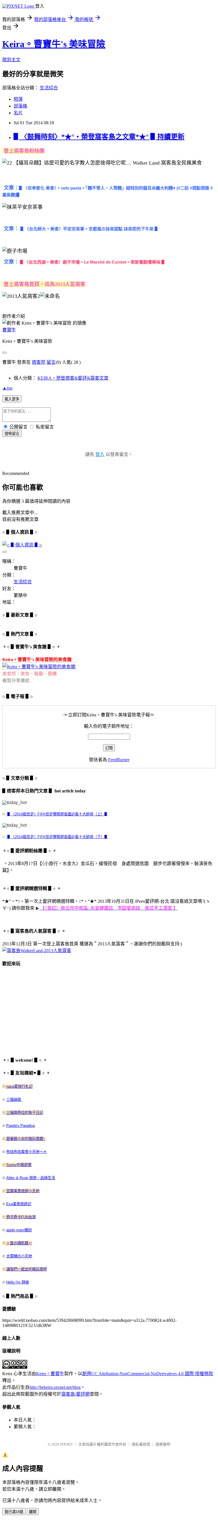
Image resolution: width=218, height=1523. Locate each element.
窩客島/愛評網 (75, 1394)
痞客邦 (38, 362)
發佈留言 (12, 434)
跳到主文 (11, 59)
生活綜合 (49, 87)
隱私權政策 (141, 1444)
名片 (18, 112)
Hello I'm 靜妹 (17, 1282)
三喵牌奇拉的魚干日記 (24, 1112)
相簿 (18, 99)
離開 (32, 1512)
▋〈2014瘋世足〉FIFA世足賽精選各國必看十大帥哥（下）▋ (57, 837)
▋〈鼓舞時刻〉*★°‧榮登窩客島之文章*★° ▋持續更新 (99, 136)
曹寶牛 (9, 329)
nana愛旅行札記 (19, 1086)
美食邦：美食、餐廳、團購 (29, 673)
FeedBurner (118, 759)
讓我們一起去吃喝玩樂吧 (26, 1269)
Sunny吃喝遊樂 (19, 1165)
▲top (7, 388)
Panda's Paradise (20, 1126)
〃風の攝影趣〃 (19, 1243)
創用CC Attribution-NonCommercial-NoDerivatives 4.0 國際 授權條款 (147, 1373)
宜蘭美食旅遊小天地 (22, 1191)
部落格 (20, 106)
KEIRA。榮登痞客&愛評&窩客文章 (72, 378)
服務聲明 (163, 1444)
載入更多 (12, 399)
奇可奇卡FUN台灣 (21, 1217)
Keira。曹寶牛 (50, 1373)
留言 (51, 362)
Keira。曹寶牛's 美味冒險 (53, 44)
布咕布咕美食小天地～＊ (26, 1152)
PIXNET (66, 1444)
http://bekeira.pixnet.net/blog (55, 1387)
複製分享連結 (16, 680)
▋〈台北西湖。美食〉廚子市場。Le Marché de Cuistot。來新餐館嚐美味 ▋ (93, 262)
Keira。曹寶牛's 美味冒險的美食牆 (37, 659)
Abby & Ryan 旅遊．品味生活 (30, 1178)
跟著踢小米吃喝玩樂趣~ (25, 1139)
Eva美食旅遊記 (18, 1204)
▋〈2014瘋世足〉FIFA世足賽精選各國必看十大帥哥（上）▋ (57, 814)
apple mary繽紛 (19, 1230)
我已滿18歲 (14, 1512)
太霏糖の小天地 (19, 1256)
